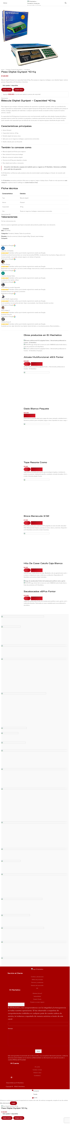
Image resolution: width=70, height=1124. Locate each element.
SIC (37, 988)
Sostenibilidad (37, 996)
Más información (5, 1103)
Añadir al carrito (7, 89)
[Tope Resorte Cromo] (36, 440)
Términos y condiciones (37, 982)
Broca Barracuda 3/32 (36, 516)
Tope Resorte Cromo (35, 462)
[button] (37, 364)
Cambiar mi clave (37, 1069)
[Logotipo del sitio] (35, 3)
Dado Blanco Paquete (36, 408)
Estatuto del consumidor (37, 985)
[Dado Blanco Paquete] (36, 387)
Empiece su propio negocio (37, 1002)
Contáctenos (37, 1075)
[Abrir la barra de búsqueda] (65, 3)
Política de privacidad (37, 979)
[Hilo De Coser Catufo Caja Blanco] (36, 545)
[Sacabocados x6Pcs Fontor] (44, 581)
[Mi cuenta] (68, 3)
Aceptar (13, 1103)
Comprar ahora (19, 1118)
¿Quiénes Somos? (37, 993)
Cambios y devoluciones (37, 976)
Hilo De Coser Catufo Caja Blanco (43, 563)
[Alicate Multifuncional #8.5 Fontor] (46, 341)
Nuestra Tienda (37, 999)
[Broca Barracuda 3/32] (36, 494)
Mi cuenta (37, 1066)
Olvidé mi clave (37, 1072)
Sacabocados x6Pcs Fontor (40, 591)
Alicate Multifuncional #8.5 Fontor (43, 357)
